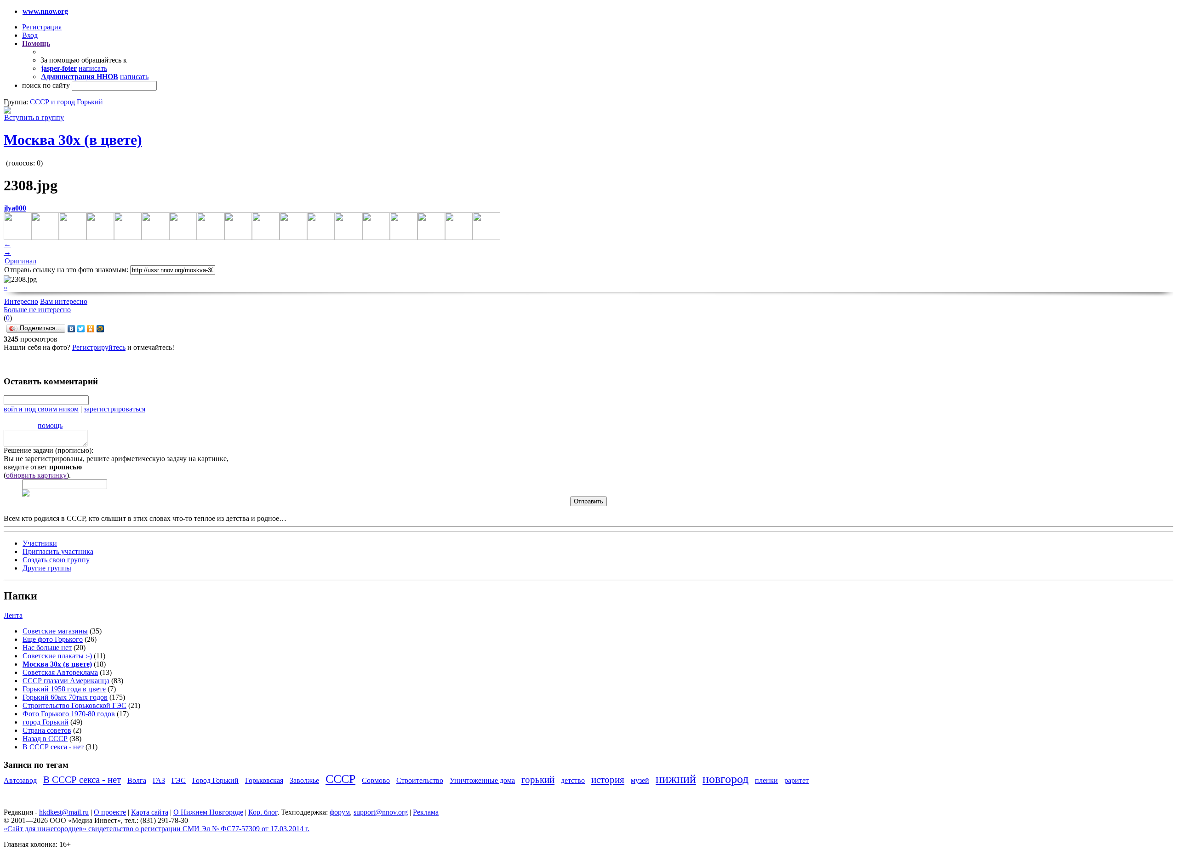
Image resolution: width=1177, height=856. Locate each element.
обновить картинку (36, 475)
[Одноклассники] (91, 329)
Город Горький (215, 780)
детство (573, 780)
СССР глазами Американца (66, 681)
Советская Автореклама (60, 672)
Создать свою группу (56, 560)
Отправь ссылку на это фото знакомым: (66, 270)
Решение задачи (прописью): (48, 450)
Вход (30, 35)
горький (537, 779)
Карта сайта (149, 812)
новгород (725, 779)
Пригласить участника (58, 551)
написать (93, 68)
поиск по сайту (46, 85)
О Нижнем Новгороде (208, 812)
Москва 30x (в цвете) (73, 139)
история (607, 779)
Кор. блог (262, 812)
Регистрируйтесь (99, 347)
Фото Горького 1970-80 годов (69, 714)
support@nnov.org (381, 812)
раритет (796, 780)
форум (340, 812)
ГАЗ (159, 780)
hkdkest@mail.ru (64, 812)
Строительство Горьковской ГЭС (74, 705)
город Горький (46, 722)
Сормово (376, 780)
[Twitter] (81, 329)
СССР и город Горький (66, 102)
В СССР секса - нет (53, 747)
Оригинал (20, 261)
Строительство (419, 780)
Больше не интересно (37, 310)
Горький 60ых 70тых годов (65, 697)
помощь (50, 425)
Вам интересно (63, 301)
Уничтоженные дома (482, 780)
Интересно (21, 301)
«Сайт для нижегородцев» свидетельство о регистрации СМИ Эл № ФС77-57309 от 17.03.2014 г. (156, 829)
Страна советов (47, 730)
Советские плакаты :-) (57, 656)
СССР (340, 779)
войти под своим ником (41, 409)
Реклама (426, 812)
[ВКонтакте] (71, 329)
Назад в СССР (45, 738)
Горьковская (264, 780)
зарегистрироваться (114, 409)
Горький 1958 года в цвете (64, 689)
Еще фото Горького (53, 639)
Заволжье (304, 780)
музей (640, 780)
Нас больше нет (47, 647)
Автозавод (20, 780)
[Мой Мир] (100, 329)
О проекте (110, 812)
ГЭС (178, 780)
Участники (40, 543)
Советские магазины (55, 631)
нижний (676, 779)
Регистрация (42, 27)
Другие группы (47, 568)
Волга (136, 780)
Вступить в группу (34, 117)
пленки (766, 780)
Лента (13, 615)
